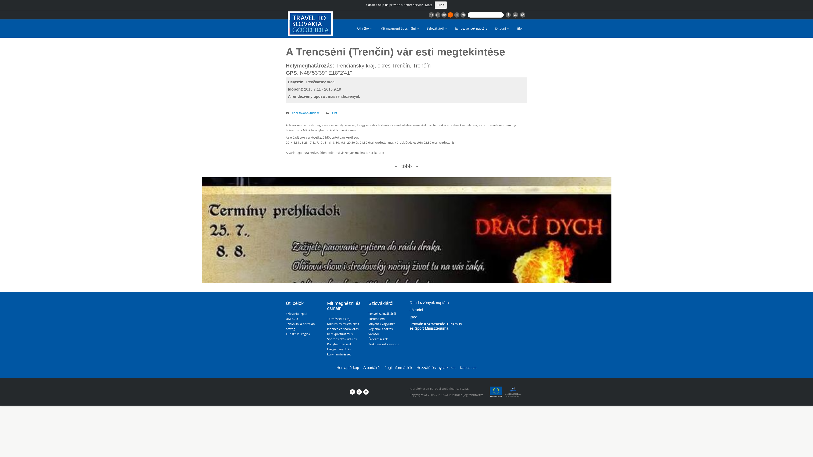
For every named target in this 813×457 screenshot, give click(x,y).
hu (450, 15)
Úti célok (363, 28)
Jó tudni (501, 28)
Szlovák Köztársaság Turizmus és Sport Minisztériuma (436, 326)
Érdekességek (378, 339)
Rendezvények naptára (471, 28)
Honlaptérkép (347, 368)
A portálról (371, 368)
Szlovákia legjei (296, 314)
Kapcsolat (468, 368)
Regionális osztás (380, 329)
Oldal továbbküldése (305, 113)
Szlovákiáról (436, 28)
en (438, 15)
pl (456, 15)
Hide (440, 5)
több (406, 166)
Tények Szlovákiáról (382, 314)
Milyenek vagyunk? (381, 324)
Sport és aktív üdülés (342, 339)
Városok (373, 334)
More (429, 5)
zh (463, 15)
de (444, 15)
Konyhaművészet (339, 344)
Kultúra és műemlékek (343, 324)
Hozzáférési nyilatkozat (436, 368)
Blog (520, 28)
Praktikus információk (383, 344)
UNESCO (292, 319)
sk (431, 15)
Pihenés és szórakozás (343, 329)
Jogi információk (398, 368)
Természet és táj (338, 319)
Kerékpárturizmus (340, 334)
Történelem (376, 319)
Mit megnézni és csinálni (398, 28)
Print (333, 113)
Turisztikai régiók (298, 334)
